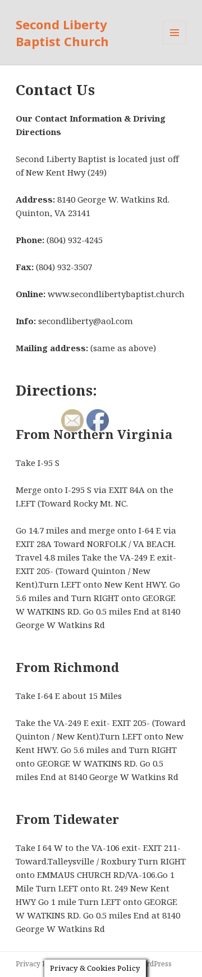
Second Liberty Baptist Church (62, 33)
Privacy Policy (38, 964)
